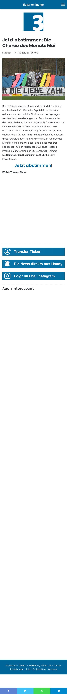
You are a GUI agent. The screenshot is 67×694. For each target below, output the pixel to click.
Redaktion (6, 53)
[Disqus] (33, 613)
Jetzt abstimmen (32, 165)
